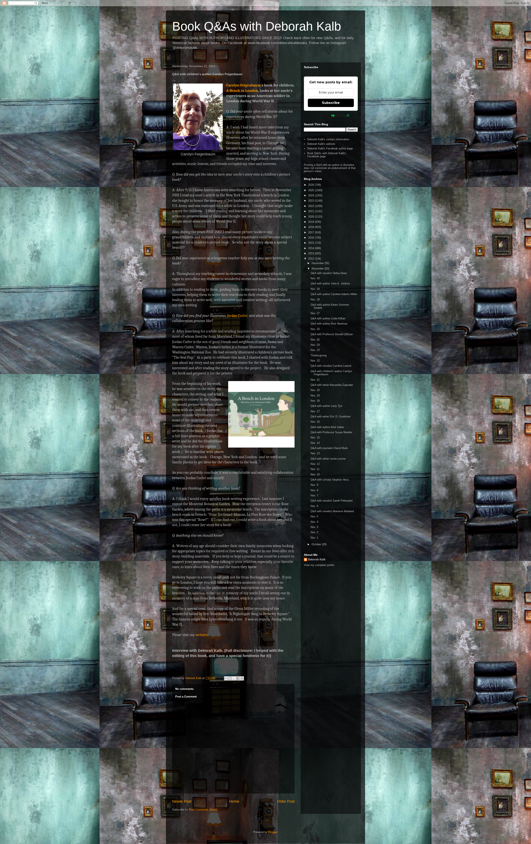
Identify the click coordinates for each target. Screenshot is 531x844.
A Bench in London (242, 91)
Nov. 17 (315, 411)
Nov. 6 (314, 506)
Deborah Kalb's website (321, 143)
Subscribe (331, 103)
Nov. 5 (314, 516)
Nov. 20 (315, 390)
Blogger (272, 832)
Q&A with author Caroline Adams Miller (334, 294)
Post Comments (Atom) (203, 809)
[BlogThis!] (230, 678)
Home (234, 801)
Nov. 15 (315, 437)
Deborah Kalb (316, 559)
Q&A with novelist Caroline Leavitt (331, 365)
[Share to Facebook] (238, 678)
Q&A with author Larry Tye (326, 405)
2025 (311, 190)
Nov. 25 (315, 339)
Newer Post (181, 801)
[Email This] (226, 678)
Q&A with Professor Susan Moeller (331, 432)
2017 (311, 232)
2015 (311, 242)
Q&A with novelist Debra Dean (329, 273)
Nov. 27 (315, 313)
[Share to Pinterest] (242, 678)
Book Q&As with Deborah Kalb (256, 26)
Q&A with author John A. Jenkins (330, 283)
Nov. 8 (314, 490)
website (201, 635)
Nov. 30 (315, 278)
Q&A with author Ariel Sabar (327, 427)
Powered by (321, 115)
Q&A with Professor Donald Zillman (332, 334)
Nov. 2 (314, 532)
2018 (311, 227)
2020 (311, 216)
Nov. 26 (315, 329)
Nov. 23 (315, 350)
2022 (311, 206)
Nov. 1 (314, 537)
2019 (311, 221)
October (317, 544)
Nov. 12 (315, 463)
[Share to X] (234, 678)
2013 (311, 253)
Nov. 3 (314, 527)
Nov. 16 (315, 421)
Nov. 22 (315, 360)
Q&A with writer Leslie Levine (328, 458)
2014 (311, 248)
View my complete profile (319, 565)
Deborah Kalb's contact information (328, 139)
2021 (311, 211)
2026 (311, 184)
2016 (311, 237)
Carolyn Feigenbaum (243, 85)
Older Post (286, 801)
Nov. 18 (315, 400)
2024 (311, 195)
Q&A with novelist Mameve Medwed (332, 511)
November (318, 268)
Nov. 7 (314, 495)
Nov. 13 (315, 453)
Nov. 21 (315, 379)
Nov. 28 (315, 299)
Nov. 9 (314, 484)
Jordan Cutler (237, 316)
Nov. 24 (315, 344)
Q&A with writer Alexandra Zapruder (332, 384)
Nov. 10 (315, 474)
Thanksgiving (318, 355)
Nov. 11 (315, 469)
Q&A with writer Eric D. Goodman (331, 416)
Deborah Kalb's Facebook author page (330, 148)
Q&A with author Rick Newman (329, 323)
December (318, 263)
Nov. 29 (315, 288)
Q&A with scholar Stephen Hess (330, 479)
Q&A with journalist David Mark (329, 448)
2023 (311, 200)
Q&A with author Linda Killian (328, 318)
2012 (311, 258)
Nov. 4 (314, 521)
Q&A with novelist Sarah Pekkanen (332, 500)
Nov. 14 (315, 442)
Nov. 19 (315, 395)
